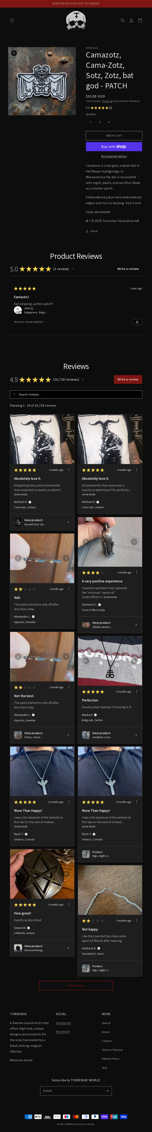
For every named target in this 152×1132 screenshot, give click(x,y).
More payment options (114, 156)
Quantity (91, 114)
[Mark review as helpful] (137, 322)
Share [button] (94, 231)
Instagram (63, 1023)
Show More (21, 494)
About (105, 1032)
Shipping (107, 100)
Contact (107, 1041)
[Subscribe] (107, 1090)
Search (106, 1023)
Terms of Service (112, 1050)
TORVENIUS (70, 1124)
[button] (12, 20)
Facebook (63, 1032)
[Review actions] (68, 469)
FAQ (104, 1068)
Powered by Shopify (85, 1124)
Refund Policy (110, 1058)
